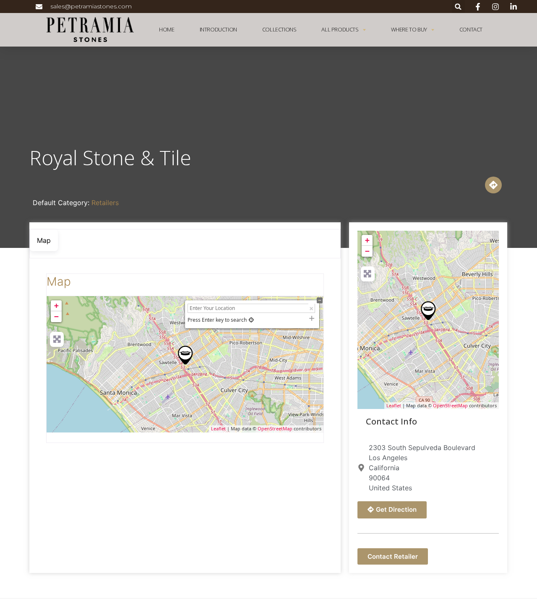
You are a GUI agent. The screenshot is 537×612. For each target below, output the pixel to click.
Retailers (105, 202)
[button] (458, 6)
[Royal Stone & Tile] (185, 355)
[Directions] (493, 185)
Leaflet (218, 428)
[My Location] (251, 319)
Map (59, 281)
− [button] (56, 316)
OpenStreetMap (275, 428)
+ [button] (56, 305)
